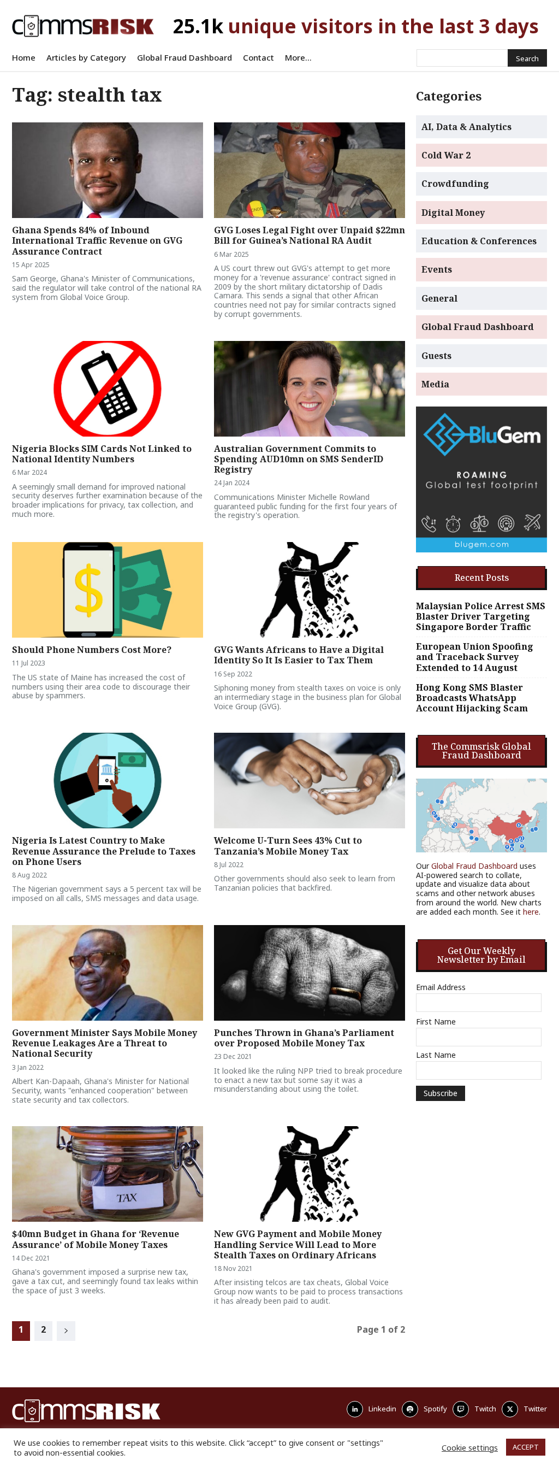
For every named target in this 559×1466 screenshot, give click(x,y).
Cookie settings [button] (470, 1447)
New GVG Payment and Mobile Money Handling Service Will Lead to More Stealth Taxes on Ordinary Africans (298, 1244)
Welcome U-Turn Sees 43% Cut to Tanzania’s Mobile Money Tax (288, 845)
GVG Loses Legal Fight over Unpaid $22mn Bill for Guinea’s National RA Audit (309, 235)
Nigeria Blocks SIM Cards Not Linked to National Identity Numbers (102, 454)
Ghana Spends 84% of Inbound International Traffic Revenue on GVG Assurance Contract (97, 240)
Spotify (435, 1409)
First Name (436, 1022)
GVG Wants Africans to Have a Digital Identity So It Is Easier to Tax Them (299, 655)
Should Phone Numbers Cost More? (91, 650)
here (531, 911)
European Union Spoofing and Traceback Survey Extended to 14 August (474, 657)
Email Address (441, 987)
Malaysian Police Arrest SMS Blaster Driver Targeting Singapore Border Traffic (480, 617)
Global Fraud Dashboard (474, 866)
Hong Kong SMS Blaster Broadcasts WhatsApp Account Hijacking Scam (472, 698)
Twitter (535, 1409)
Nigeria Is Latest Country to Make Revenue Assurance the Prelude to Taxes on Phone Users (103, 850)
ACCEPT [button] (526, 1447)
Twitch (485, 1409)
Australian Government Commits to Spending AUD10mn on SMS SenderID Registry (298, 459)
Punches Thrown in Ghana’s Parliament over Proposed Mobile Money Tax (304, 1038)
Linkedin (382, 1409)
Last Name (436, 1055)
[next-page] (66, 1331)
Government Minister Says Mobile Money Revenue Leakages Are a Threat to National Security (104, 1043)
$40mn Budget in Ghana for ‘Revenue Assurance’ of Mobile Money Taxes (95, 1239)
